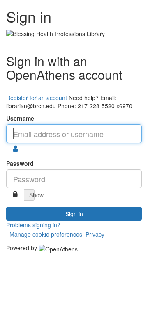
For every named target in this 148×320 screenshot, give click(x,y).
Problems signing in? (33, 225)
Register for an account (36, 98)
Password (20, 163)
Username (20, 118)
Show (32, 195)
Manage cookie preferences (45, 234)
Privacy (95, 234)
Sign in (74, 214)
